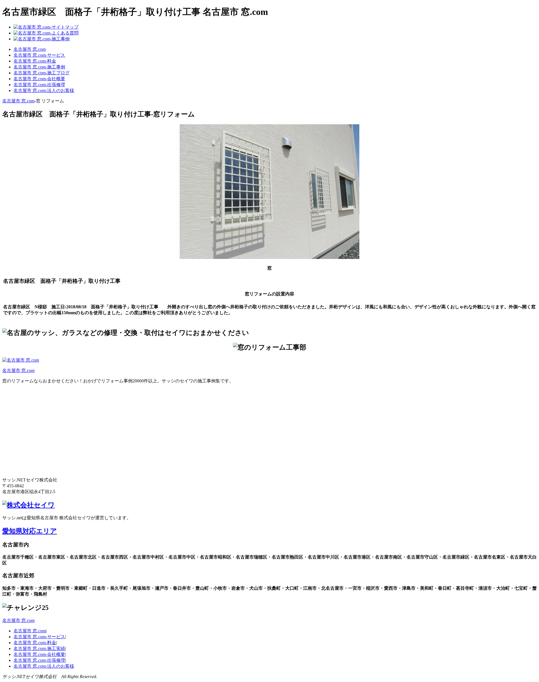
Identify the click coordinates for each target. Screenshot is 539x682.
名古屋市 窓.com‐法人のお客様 (43, 90)
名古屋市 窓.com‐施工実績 (39, 648)
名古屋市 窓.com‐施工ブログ (41, 72)
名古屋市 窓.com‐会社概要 (39, 78)
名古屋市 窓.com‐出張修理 (39, 84)
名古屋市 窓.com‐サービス (39, 55)
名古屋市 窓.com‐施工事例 (39, 67)
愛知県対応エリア (29, 531)
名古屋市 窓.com (29, 49)
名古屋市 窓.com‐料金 (34, 61)
